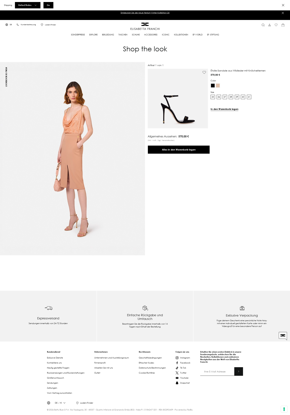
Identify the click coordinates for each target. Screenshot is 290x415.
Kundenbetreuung (28, 24)
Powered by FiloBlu (184, 409)
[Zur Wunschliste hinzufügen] (204, 72)
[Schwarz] (213, 85)
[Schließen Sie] (282, 12)
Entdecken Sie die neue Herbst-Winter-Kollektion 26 (145, 12)
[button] (145, 13)
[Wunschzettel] (276, 25)
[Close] (283, 5)
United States (24, 5)
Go (48, 5)
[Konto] (269, 25)
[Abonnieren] (238, 371)
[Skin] (218, 85)
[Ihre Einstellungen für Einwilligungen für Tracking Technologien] (284, 409)
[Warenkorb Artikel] (283, 25)
